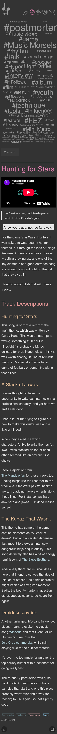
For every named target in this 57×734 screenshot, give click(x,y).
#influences (39, 110)
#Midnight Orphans (27, 125)
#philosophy (15, 96)
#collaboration (20, 86)
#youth (43, 92)
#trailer (49, 120)
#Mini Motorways (43, 113)
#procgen (42, 61)
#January (10, 124)
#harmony (34, 70)
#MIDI (45, 100)
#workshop (50, 132)
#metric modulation (26, 78)
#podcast (16, 137)
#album (42, 82)
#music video (22, 33)
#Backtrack (18, 100)
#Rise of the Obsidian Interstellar (28, 115)
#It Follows (15, 82)
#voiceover (48, 33)
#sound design (38, 56)
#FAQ (49, 70)
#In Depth (40, 86)
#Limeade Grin (10, 128)
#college (50, 125)
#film (8, 86)
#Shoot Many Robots (41, 134)
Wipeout (15, 631)
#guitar (52, 134)
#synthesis (13, 134)
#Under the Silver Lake (30, 132)
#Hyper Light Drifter (28, 66)
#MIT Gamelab (30, 86)
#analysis (16, 141)
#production (44, 50)
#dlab (32, 141)
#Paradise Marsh (18, 21)
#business (49, 87)
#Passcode (26, 141)
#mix (52, 139)
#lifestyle (22, 92)
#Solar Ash (5, 141)
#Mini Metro (37, 128)
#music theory (40, 124)
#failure (46, 139)
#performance (49, 141)
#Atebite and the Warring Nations (17, 113)
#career (13, 70)
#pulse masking (9, 78)
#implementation (15, 61)
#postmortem (34, 714)
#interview (18, 75)
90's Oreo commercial (16, 642)
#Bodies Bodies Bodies (45, 78)
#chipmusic (45, 75)
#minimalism (9, 132)
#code (45, 21)
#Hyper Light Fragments (26, 134)
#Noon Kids (38, 141)
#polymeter (7, 92)
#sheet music (41, 96)
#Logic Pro (49, 136)
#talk (12, 56)
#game (28, 38)
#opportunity (39, 139)
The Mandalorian (13, 475)
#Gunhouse (51, 137)
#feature (12, 120)
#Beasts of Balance (8, 139)
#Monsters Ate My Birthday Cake (33, 138)
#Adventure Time (7, 137)
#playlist (29, 139)
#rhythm (17, 51)
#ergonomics (20, 139)
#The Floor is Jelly (15, 135)
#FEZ (33, 120)
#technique (28, 105)
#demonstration (35, 136)
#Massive (6, 134)
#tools (12, 110)
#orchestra (21, 714)
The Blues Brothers (35, 559)
